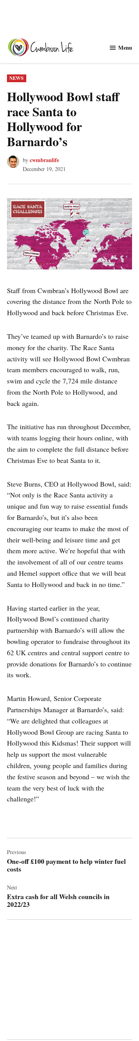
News (16, 77)
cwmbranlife (44, 160)
